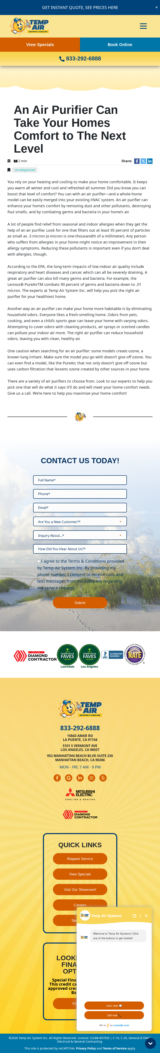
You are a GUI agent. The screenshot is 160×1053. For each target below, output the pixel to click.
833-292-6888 (82, 58)
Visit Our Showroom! (80, 890)
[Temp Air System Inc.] (29, 25)
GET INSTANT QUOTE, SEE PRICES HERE (80, 7)
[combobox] (80, 521)
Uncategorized (25, 170)
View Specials (40, 44)
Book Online (120, 44)
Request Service (80, 859)
